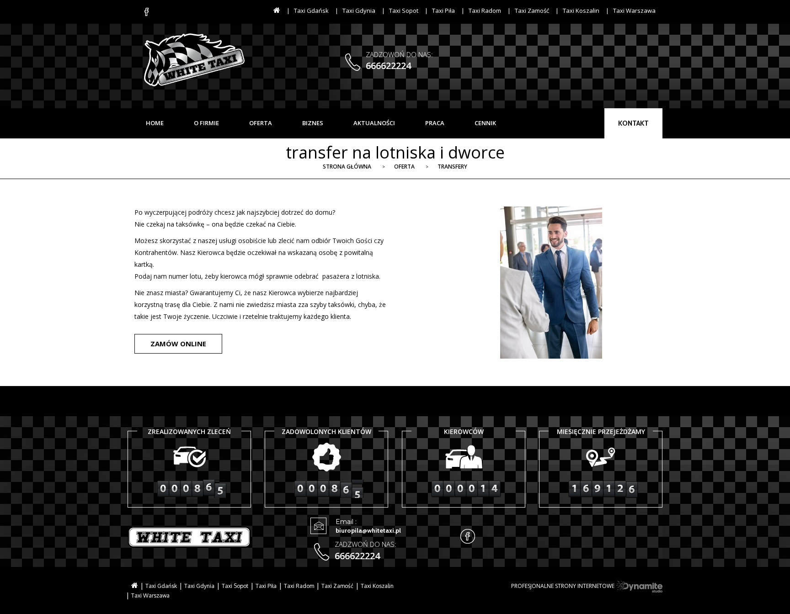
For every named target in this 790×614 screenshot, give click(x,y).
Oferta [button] (260, 123)
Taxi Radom (485, 10)
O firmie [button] (206, 123)
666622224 (388, 65)
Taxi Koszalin (581, 10)
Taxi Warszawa (634, 10)
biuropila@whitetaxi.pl (368, 530)
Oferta (404, 166)
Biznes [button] (312, 123)
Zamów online (178, 343)
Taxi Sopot (403, 10)
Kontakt (633, 123)
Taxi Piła (443, 10)
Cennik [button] (485, 123)
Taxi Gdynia (358, 10)
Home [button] (155, 123)
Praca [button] (434, 123)
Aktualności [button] (374, 123)
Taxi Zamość (532, 10)
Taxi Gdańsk (311, 10)
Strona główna (347, 166)
